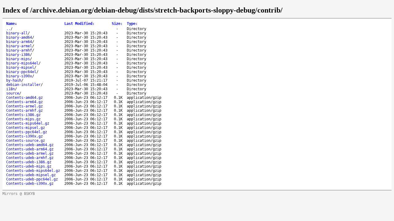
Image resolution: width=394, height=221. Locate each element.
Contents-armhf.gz (24, 110)
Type (132, 23)
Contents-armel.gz (24, 106)
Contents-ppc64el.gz (26, 132)
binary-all (17, 33)
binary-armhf (19, 50)
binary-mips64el (22, 63)
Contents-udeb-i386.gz (28, 162)
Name (11, 23)
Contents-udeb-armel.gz (30, 153)
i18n (10, 89)
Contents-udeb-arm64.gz (30, 149)
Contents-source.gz (25, 140)
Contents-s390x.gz (24, 136)
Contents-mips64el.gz (27, 123)
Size (117, 23)
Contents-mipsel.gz (25, 128)
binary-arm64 (19, 42)
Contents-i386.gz (23, 115)
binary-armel (19, 46)
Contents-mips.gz (23, 119)
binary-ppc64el (21, 72)
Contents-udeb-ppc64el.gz (32, 179)
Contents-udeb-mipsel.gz (31, 175)
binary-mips (18, 59)
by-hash (13, 80)
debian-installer (23, 85)
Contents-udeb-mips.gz (28, 166)
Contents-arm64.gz (24, 102)
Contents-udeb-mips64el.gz (33, 171)
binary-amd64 (19, 37)
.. (8, 29)
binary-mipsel (20, 67)
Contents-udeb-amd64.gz (30, 145)
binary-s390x (19, 76)
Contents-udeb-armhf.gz (30, 158)
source (12, 93)
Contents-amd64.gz (24, 97)
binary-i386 (18, 54)
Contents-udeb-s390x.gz (30, 183)
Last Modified (79, 23)
